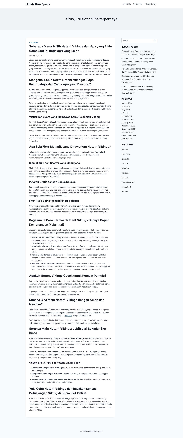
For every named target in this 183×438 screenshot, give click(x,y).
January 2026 (127, 122)
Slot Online (33, 42)
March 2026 (126, 116)
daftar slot (125, 154)
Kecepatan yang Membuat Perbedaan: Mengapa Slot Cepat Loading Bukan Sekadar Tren (137, 79)
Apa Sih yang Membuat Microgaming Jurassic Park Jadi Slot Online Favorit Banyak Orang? (137, 89)
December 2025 (128, 126)
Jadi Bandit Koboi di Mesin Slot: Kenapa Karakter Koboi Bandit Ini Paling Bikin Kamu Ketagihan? (138, 61)
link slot (124, 149)
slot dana (125, 173)
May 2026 (125, 110)
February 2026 (127, 119)
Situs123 (125, 168)
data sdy (68, 315)
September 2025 (128, 136)
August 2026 (126, 103)
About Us (127, 4)
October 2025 (127, 132)
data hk (124, 163)
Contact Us (137, 4)
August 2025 (126, 139)
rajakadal (125, 159)
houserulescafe (127, 182)
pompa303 (126, 187)
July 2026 (125, 106)
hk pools (125, 177)
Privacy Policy (150, 4)
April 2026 (125, 113)
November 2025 (128, 129)
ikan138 (124, 192)
